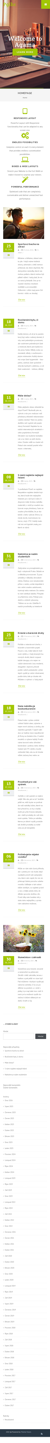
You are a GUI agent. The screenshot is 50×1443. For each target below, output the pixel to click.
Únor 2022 (9, 1226)
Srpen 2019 (9, 1304)
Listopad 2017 (10, 1381)
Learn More (25, 52)
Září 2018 (8, 1340)
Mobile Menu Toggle (45, 4)
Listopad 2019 (10, 1286)
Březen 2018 (9, 1357)
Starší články (10, 1024)
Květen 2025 (9, 1124)
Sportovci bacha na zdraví (14, 1051)
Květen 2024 (9, 1172)
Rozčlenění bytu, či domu (14, 1057)
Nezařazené (9, 1420)
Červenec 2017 (10, 1399)
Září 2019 (8, 1298)
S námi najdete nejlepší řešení (16, 1069)
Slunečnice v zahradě (29, 957)
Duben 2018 (9, 1352)
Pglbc (9, 4)
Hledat (5, 1031)
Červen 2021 (9, 1238)
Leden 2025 (9, 1148)
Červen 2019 (9, 1316)
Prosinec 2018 (10, 1328)
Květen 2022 (9, 1220)
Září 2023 (8, 1190)
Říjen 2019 (9, 1292)
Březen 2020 (9, 1268)
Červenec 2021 (10, 1232)
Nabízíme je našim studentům (28, 555)
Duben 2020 (9, 1262)
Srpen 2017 (9, 1393)
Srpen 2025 (9, 1106)
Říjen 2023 (9, 1184)
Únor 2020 (9, 1274)
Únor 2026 (9, 1100)
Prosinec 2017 (10, 1375)
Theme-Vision (26, 1432)
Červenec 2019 (10, 1310)
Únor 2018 (9, 1363)
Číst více (21, 299)
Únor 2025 (9, 1142)
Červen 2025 (9, 1118)
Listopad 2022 (10, 1202)
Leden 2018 (9, 1369)
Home (25, 98)
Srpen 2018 (9, 1346)
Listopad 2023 (10, 1178)
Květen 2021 (9, 1244)
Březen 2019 (9, 1322)
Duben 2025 (9, 1130)
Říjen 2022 (9, 1208)
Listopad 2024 (10, 1160)
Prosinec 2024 (10, 1154)
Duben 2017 (9, 1405)
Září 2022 (8, 1214)
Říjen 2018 (9, 1334)
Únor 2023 (9, 1196)
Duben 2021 (9, 1250)
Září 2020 (8, 1256)
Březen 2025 (9, 1136)
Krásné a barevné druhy (31, 633)
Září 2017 (8, 1387)
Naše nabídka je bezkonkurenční (26, 707)
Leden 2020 (9, 1280)
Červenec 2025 (10, 1112)
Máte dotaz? (24, 395)
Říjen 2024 (9, 1166)
